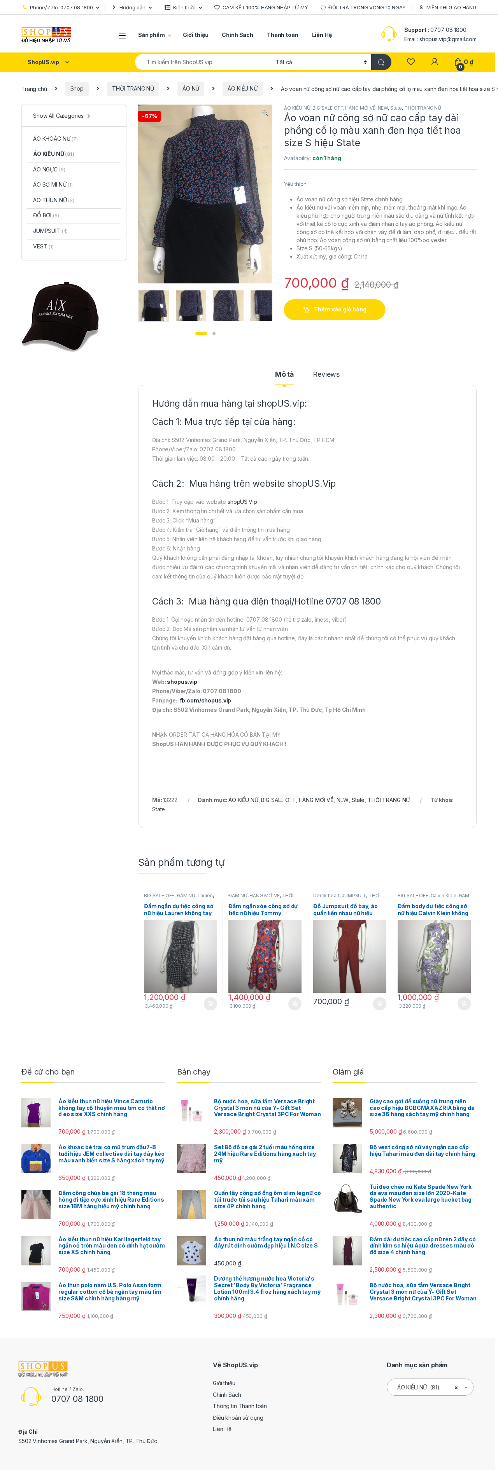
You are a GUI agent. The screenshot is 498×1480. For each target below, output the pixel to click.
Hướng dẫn (132, 7)
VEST (43, 246)
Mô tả (284, 374)
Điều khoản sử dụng (238, 1417)
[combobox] (203, 62)
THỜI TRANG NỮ (133, 88)
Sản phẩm (151, 34)
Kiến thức (184, 7)
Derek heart (326, 895)
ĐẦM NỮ (186, 895)
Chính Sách (237, 34)
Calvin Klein (443, 895)
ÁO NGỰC (49, 169)
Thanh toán (282, 34)
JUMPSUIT (354, 895)
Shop (77, 88)
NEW (383, 108)
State (396, 108)
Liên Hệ (322, 34)
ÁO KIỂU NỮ (243, 88)
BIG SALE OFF (327, 108)
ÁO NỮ (190, 88)
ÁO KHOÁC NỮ (55, 138)
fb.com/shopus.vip (205, 700)
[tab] (284, 378)
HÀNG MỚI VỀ (360, 108)
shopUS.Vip (311, 483)
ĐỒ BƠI (46, 215)
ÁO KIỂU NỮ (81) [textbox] (427, 1387)
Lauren (205, 895)
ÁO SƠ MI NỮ (53, 184)
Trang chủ (34, 88)
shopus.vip (182, 681)
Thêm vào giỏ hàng (340, 309)
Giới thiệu (196, 34)
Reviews (326, 374)
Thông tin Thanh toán (240, 1406)
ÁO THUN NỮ (53, 200)
